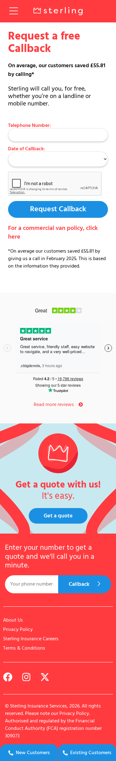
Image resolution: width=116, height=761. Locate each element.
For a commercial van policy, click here (53, 232)
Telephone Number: (29, 125)
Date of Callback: (26, 149)
